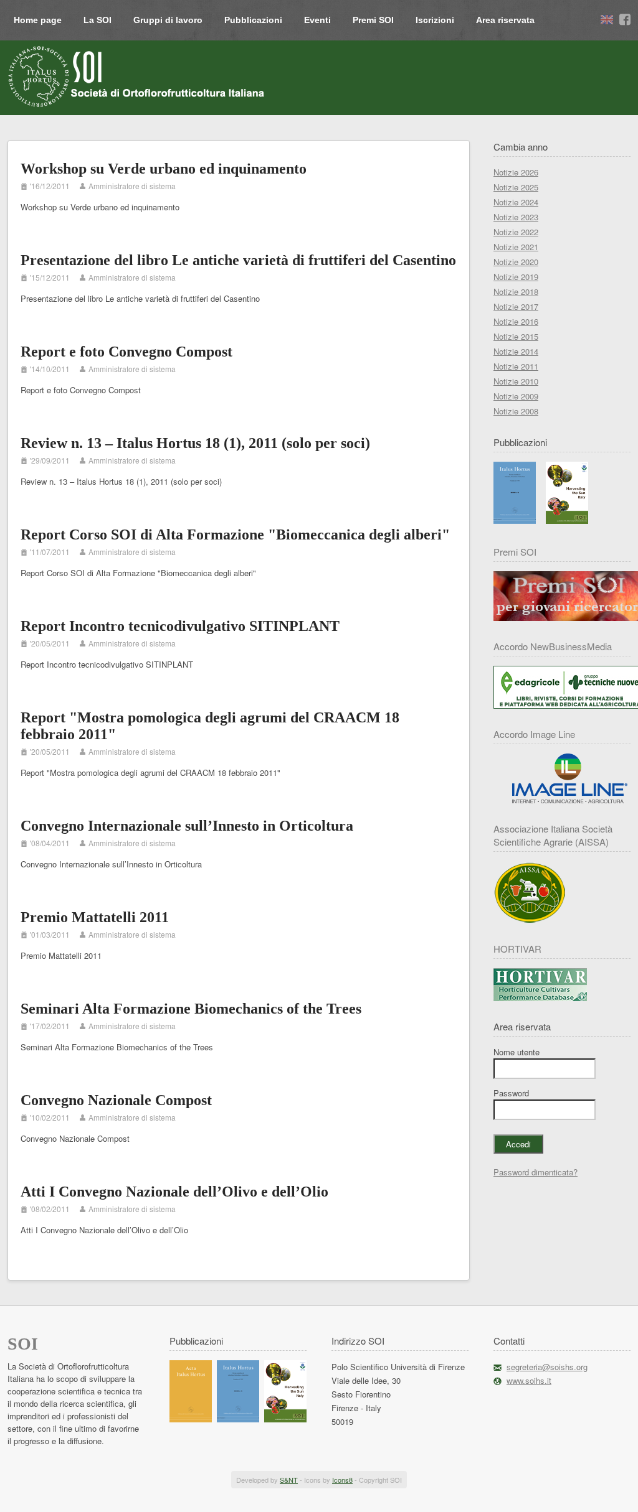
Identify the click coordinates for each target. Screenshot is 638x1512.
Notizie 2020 (515, 262)
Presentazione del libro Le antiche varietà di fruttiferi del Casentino (238, 260)
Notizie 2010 (515, 381)
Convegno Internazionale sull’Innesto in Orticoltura (187, 826)
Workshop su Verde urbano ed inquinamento (164, 169)
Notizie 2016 (515, 321)
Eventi (317, 20)
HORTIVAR (517, 948)
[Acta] (190, 1419)
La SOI (97, 20)
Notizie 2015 (515, 336)
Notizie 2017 (515, 306)
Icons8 (342, 1480)
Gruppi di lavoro (167, 20)
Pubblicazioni (253, 20)
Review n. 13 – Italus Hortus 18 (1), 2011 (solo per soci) (195, 443)
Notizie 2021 (515, 247)
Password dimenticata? (535, 1172)
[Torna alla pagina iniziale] (137, 76)
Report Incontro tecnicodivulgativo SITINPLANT (180, 626)
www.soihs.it (529, 1380)
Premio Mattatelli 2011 (95, 917)
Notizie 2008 (515, 411)
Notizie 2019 (515, 276)
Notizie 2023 (515, 217)
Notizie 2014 (515, 351)
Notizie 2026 (515, 172)
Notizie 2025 (515, 187)
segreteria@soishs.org (547, 1367)
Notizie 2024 (515, 202)
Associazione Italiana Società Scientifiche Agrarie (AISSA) (552, 835)
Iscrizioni (435, 20)
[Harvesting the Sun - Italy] (567, 520)
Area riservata (505, 20)
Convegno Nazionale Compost (116, 1100)
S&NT (289, 1480)
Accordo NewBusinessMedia (552, 646)
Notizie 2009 (515, 396)
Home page (38, 20)
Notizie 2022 (515, 232)
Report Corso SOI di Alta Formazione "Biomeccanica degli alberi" (235, 534)
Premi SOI (373, 20)
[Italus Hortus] (514, 520)
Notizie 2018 (515, 291)
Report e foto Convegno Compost (126, 351)
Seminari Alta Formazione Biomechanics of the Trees (191, 1009)
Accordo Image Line (534, 733)
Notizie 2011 (515, 366)
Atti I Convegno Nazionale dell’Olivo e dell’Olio (174, 1191)
